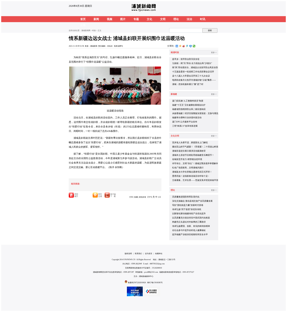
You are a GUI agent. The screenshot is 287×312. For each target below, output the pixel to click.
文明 (162, 19)
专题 (136, 19)
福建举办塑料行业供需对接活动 (186, 117)
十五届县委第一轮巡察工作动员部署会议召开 (193, 72)
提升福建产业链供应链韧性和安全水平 (190, 234)
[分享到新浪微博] (184, 46)
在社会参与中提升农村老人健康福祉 (189, 230)
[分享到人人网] (190, 46)
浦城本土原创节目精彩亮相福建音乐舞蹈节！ (193, 155)
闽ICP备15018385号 (155, 283)
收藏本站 (158, 254)
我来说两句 (118, 46)
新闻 (96, 19)
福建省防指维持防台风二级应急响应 (189, 109)
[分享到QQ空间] (180, 46)
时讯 (202, 19)
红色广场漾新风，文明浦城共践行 (188, 168)
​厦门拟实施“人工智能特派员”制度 (187, 101)
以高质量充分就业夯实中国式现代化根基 (191, 218)
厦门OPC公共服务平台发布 (184, 122)
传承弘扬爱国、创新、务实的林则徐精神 (191, 226)
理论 (176, 19)
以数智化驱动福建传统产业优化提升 (189, 213)
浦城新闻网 (85, 30)
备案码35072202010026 (137, 283)
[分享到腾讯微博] (187, 46)
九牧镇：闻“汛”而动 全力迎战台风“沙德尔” (192, 63)
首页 (83, 19)
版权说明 (128, 254)
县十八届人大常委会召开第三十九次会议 (191, 76)
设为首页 (148, 254)
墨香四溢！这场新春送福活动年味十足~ (190, 176)
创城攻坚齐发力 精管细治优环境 (187, 159)
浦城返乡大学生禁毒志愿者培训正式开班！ (192, 172)
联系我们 (138, 254)
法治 (189, 19)
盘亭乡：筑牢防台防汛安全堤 (185, 59)
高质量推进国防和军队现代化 (185, 197)
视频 (109, 19)
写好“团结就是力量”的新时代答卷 (187, 205)
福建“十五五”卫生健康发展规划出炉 (188, 105)
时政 (94, 30)
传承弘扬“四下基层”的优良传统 (186, 209)
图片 (123, 19)
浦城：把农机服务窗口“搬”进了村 (187, 84)
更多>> (214, 52)
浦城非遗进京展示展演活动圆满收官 (189, 151)
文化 (149, 19)
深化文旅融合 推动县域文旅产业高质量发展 (192, 201)
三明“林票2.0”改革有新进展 (185, 126)
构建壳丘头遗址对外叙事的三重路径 (189, 222)
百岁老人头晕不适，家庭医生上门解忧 (190, 142)
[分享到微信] (194, 46)
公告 (83, 25)
